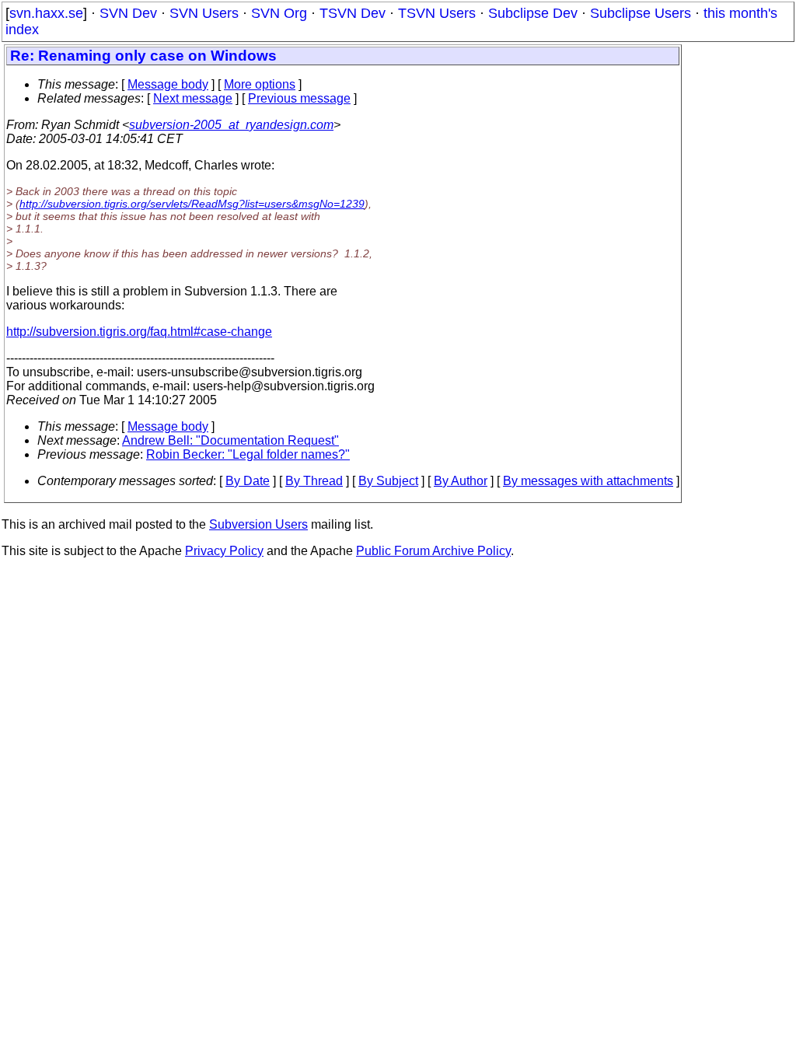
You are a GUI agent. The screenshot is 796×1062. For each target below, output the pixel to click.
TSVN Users (437, 13)
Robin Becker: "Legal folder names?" (248, 454)
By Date (247, 480)
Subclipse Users (640, 13)
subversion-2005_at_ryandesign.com (231, 124)
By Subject (388, 480)
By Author (460, 480)
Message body (167, 84)
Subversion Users (258, 524)
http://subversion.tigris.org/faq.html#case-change (139, 331)
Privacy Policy (224, 550)
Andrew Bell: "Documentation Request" (230, 440)
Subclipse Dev (533, 13)
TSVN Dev (352, 13)
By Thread (314, 480)
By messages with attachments (588, 480)
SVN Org (279, 13)
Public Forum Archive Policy (433, 550)
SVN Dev (128, 13)
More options (259, 84)
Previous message (299, 98)
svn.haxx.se (46, 13)
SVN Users (204, 13)
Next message (192, 98)
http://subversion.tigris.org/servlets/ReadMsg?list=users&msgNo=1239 (192, 203)
